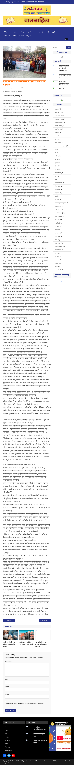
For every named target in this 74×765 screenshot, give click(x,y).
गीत (55, 152)
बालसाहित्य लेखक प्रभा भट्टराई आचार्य (10, 620)
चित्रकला (57, 159)
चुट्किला (56, 162)
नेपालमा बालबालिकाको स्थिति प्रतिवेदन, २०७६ (45, 620)
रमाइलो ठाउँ (57, 223)
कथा (56, 136)
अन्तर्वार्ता (57, 132)
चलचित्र (57, 156)
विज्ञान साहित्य (58, 243)
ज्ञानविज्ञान (30, 32)
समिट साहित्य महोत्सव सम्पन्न (65, 76)
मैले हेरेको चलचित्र (59, 216)
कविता (56, 139)
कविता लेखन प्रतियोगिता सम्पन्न (64, 83)
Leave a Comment (33, 88)
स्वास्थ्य (56, 266)
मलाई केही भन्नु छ (58, 196)
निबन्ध (56, 179)
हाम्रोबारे (23, 2)
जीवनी (56, 166)
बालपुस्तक (57, 193)
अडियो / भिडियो (51, 32)
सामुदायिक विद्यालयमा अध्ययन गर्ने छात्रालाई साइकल (41, 644)
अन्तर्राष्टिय (57, 129)
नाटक (56, 176)
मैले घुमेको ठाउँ (58, 209)
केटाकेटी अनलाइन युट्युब (25, 36)
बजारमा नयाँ (40, 32)
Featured (57, 112)
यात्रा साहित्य (58, 219)
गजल (56, 149)
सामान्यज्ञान (57, 260)
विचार (22, 32)
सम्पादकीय (41, 2)
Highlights (57, 116)
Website (7, 694)
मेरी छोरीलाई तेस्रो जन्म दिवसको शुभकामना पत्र (64, 68)
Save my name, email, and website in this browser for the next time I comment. (24, 705)
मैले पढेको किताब (58, 213)
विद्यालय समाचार (58, 246)
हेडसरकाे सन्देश (58, 270)
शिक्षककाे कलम (58, 250)
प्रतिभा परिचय (58, 182)
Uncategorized (59, 119)
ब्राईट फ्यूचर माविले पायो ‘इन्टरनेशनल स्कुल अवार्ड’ (26, 643)
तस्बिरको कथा (58, 172)
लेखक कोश (7, 36)
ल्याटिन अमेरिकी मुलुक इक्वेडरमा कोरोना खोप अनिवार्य (9, 644)
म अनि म (61, 88)
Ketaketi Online (21, 88)
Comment (8, 662)
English (14, 36)
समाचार (59, 32)
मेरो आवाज (6, 32)
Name (7, 679)
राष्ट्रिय (56, 226)
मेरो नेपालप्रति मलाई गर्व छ (60, 203)
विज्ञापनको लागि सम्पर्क (32, 2)
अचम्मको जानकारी (59, 122)
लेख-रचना (57, 233)
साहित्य (15, 32)
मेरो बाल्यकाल (58, 206)
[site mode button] (66, 39)
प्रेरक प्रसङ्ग (58, 186)
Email (7, 686)
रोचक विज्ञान (57, 229)
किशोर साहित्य (58, 142)
